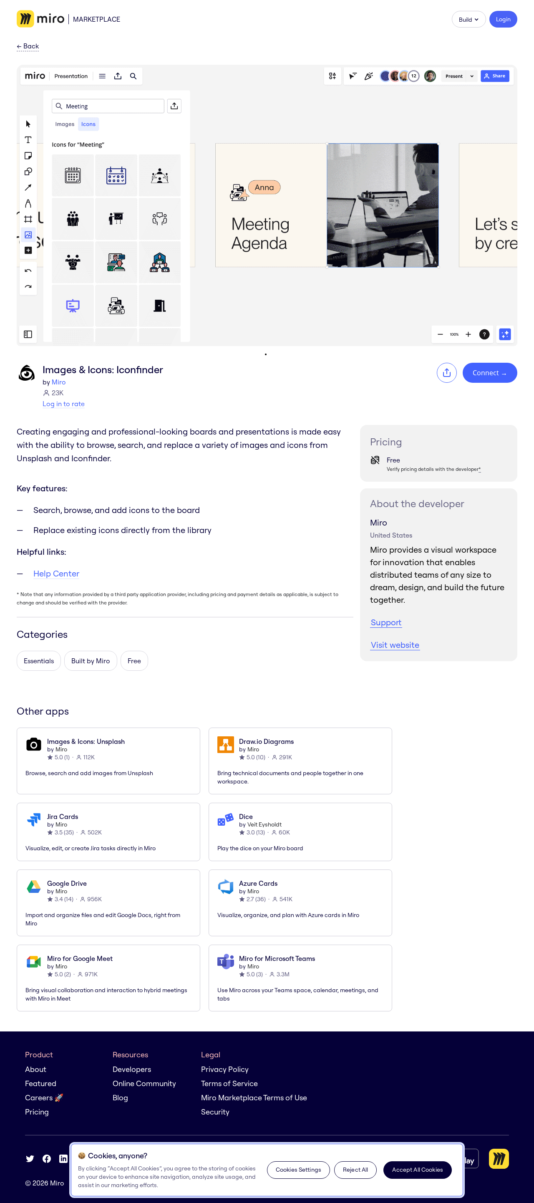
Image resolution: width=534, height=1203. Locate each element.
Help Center (56, 573)
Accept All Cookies (417, 1169)
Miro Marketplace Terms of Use (254, 1097)
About (35, 1069)
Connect (490, 372)
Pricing (37, 1112)
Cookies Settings (298, 1169)
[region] (267, 1170)
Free (134, 661)
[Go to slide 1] (266, 354)
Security (215, 1112)
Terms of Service (229, 1083)
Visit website (395, 644)
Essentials (39, 661)
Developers (132, 1069)
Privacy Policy (225, 1069)
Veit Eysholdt (264, 824)
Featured (40, 1083)
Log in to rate (64, 403)
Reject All (355, 1169)
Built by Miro (90, 661)
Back (28, 46)
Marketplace (96, 19)
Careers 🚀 (44, 1097)
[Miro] (40, 19)
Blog (120, 1097)
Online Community (144, 1083)
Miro (59, 382)
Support (386, 622)
